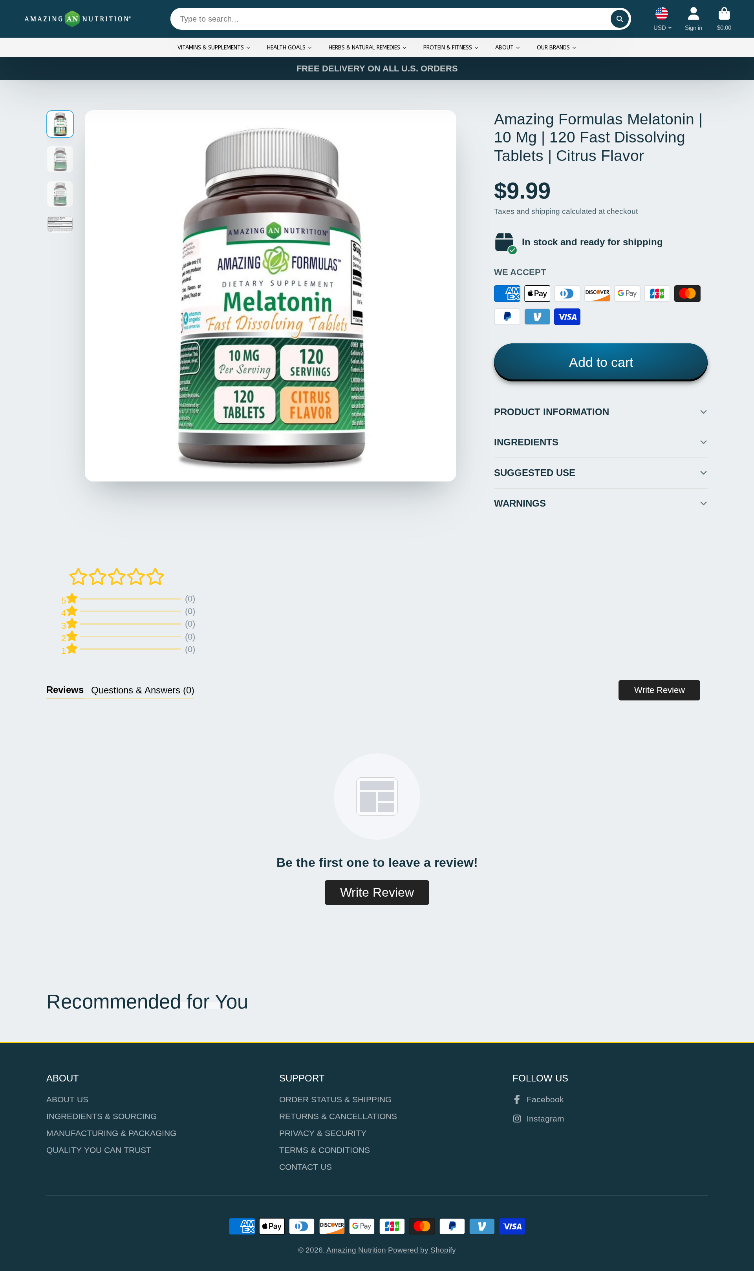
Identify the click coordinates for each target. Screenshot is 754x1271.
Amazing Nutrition (356, 1250)
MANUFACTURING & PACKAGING (111, 1133)
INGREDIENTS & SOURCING (101, 1116)
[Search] (620, 19)
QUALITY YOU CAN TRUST (98, 1149)
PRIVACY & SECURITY (322, 1133)
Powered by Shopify (422, 1250)
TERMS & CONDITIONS (324, 1149)
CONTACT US (305, 1166)
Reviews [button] (65, 689)
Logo (78, 19)
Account (693, 19)
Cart (724, 19)
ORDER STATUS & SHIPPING (335, 1099)
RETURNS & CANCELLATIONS (338, 1116)
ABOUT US (67, 1099)
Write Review (659, 690)
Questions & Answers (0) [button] (142, 690)
